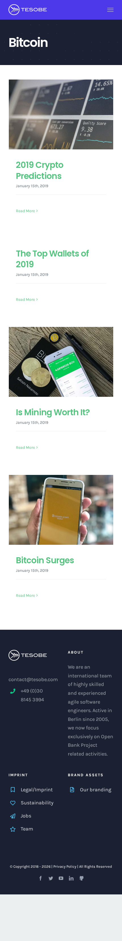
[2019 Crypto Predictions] (61, 114)
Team (27, 829)
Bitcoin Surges (45, 560)
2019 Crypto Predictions (39, 170)
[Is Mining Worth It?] (61, 362)
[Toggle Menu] (110, 10)
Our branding (95, 789)
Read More (25, 210)
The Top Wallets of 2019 (52, 259)
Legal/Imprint (37, 789)
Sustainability (37, 803)
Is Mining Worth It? (53, 412)
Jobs (26, 816)
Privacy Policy (64, 866)
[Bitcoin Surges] (61, 510)
